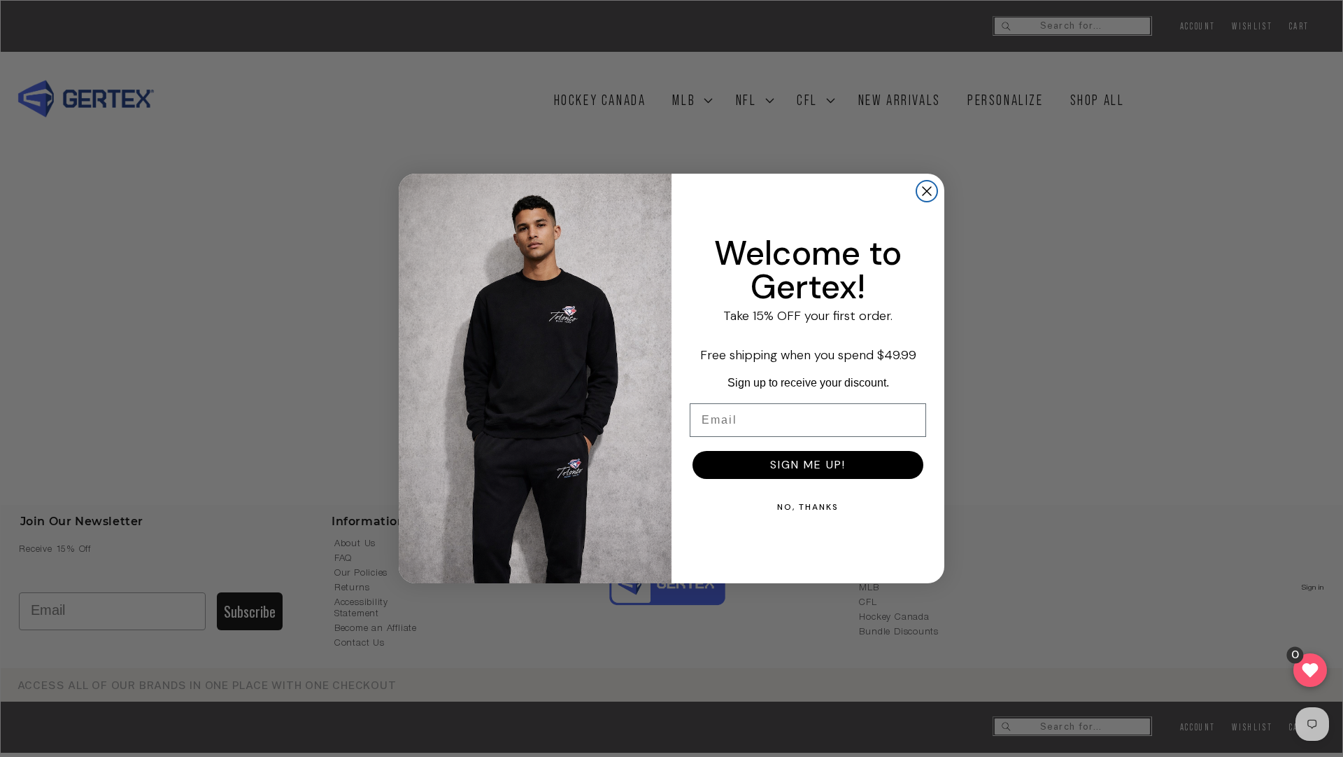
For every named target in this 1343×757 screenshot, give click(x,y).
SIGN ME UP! (808, 464)
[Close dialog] (926, 191)
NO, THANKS (808, 507)
